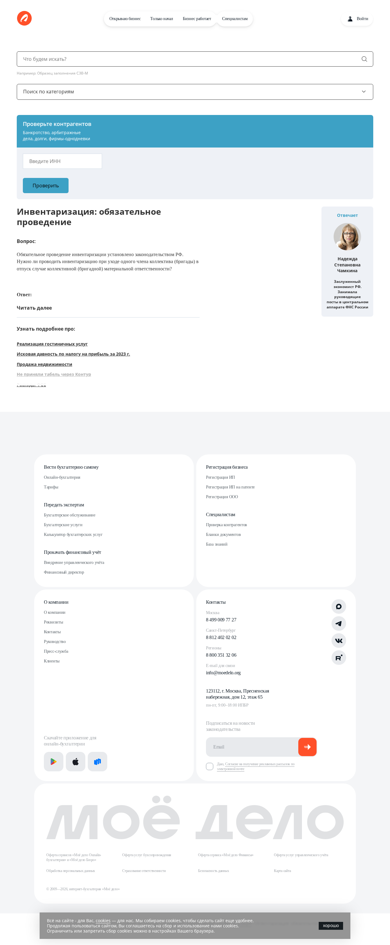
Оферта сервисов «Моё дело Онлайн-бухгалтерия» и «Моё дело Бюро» (73, 857)
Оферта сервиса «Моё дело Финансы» (226, 855)
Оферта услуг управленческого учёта (301, 855)
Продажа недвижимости (44, 364)
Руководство (55, 641)
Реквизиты (53, 622)
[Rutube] (339, 657)
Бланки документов (223, 534)
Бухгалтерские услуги (63, 525)
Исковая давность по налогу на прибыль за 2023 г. (73, 354)
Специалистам (235, 18)
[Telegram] (339, 623)
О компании (56, 602)
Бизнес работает (197, 18)
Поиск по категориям (48, 91)
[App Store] (75, 761)
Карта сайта (282, 871)
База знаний (217, 544)
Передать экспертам (64, 504)
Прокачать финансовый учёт (72, 552)
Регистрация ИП (220, 477)
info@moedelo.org (223, 672)
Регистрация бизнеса (227, 467)
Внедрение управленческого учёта (74, 562)
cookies (103, 920)
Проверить (46, 185)
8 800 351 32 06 (221, 655)
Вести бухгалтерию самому (71, 467)
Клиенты (51, 661)
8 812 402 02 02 (221, 637)
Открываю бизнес (125, 18)
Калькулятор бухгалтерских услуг (73, 534)
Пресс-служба (56, 651)
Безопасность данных (213, 871)
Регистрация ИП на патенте (230, 487)
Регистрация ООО (222, 497)
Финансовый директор (64, 572)
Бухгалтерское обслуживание (69, 515)
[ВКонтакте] (339, 640)
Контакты (52, 632)
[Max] (339, 606)
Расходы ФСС (31, 384)
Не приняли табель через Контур (54, 374)
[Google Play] (53, 761)
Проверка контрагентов (226, 525)
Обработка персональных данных (70, 871)
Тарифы (51, 487)
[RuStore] (97, 761)
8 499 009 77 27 (221, 619)
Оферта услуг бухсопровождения (146, 855)
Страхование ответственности (144, 871)
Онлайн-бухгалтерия (62, 477)
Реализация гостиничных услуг (52, 344)
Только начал (161, 18)
